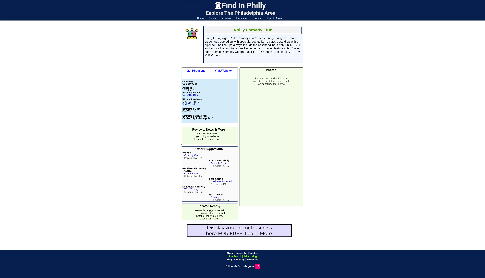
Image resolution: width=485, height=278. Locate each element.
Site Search (234, 256)
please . (210, 218)
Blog (229, 259)
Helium (186, 152)
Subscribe (241, 252)
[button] (212, 18)
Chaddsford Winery (193, 186)
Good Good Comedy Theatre (194, 170)
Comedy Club (191, 155)
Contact (254, 252)
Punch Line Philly (219, 160)
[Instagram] (257, 266)
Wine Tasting (191, 189)
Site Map (239, 259)
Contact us (200, 139)
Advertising (250, 256)
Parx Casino (216, 178)
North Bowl (216, 194)
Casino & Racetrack (222, 181)
